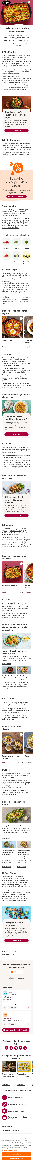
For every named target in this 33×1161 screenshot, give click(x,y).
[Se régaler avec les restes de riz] (16, 823)
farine (28, 370)
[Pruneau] (16, 258)
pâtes (19, 370)
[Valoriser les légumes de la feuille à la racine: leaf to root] (24, 854)
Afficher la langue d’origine (10, 1004)
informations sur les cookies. (11, 1150)
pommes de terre (15, 530)
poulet (23, 613)
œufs (5, 378)
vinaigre (16, 372)
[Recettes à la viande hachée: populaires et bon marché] (9, 679)
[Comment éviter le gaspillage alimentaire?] (16, 408)
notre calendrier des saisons (10, 227)
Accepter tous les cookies (16, 1158)
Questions (22, 978)
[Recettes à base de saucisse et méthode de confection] (24, 679)
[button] (5, 993)
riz (23, 370)
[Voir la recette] (12, 332)
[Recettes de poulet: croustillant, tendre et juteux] (16, 649)
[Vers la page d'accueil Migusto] (6, 2)
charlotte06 (13, 1014)
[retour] (3, 7)
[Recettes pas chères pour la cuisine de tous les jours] (16, 104)
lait (21, 377)
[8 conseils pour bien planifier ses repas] (24, 1073)
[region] (16, 1147)
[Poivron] (26, 243)
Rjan (10, 992)
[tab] (16, 1126)
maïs (5, 532)
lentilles (22, 537)
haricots (6, 539)
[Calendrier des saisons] (26, 258)
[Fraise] (6, 258)
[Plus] (28, 1007)
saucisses (7, 617)
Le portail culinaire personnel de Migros (13, 1090)
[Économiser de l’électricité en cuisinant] (9, 1073)
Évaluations (11, 978)
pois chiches (17, 539)
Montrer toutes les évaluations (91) (15, 1030)
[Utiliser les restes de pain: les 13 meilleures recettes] (16, 489)
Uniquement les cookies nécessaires (16, 1154)
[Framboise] (6, 243)
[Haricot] (16, 243)
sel (11, 372)
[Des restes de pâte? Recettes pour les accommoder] (9, 854)
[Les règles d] (16, 914)
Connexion (18, 972)
